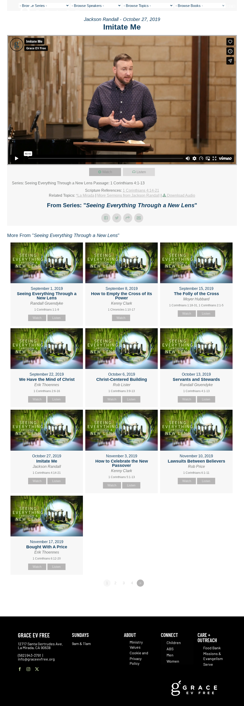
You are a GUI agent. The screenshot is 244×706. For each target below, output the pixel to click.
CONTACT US (210, 6)
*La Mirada (85, 195)
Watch (107, 172)
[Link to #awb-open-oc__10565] (229, 30)
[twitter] (37, 669)
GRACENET (228, 6)
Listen (141, 172)
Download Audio (181, 195)
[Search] (234, 17)
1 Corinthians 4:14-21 (141, 190)
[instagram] (28, 669)
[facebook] (20, 669)
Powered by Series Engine (219, 596)
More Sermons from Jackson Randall (128, 195)
